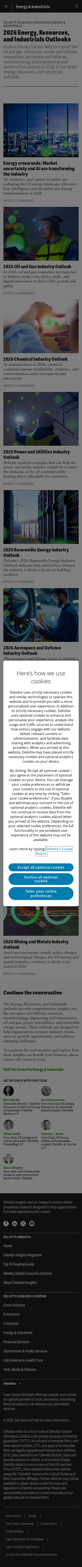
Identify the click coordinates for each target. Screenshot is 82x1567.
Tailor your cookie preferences (41, 893)
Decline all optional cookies (41, 879)
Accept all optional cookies (41, 867)
